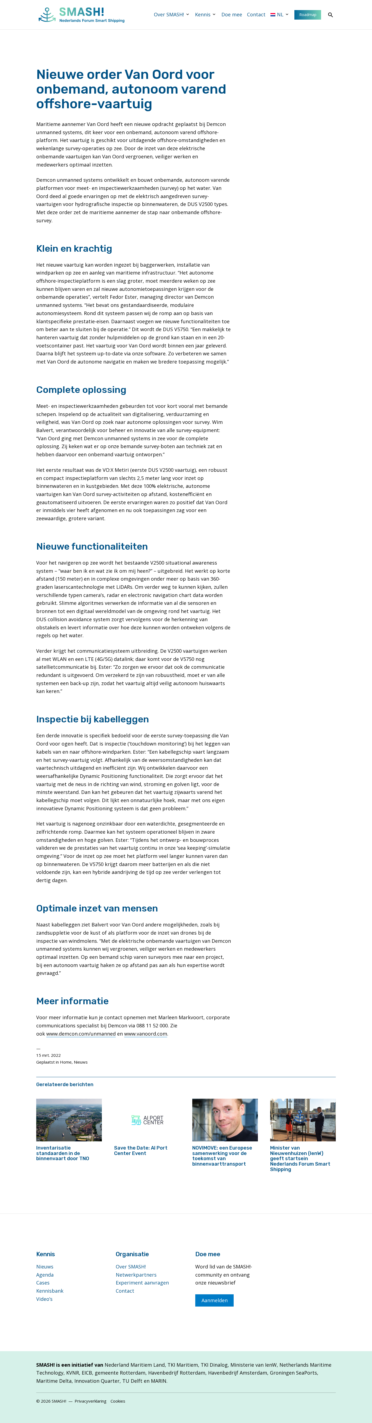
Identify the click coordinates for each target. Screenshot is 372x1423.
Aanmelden (215, 1300)
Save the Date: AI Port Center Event (140, 1150)
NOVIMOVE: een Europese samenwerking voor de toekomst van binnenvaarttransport (222, 1156)
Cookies (118, 1401)
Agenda (45, 1274)
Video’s (44, 1299)
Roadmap (307, 14)
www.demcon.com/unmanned (81, 1033)
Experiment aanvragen (142, 1282)
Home (66, 1062)
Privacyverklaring (90, 1401)
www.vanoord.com (145, 1033)
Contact (256, 14)
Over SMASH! (169, 14)
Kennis (203, 14)
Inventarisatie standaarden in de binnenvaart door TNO (62, 1153)
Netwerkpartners (136, 1274)
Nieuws (81, 1062)
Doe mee (231, 14)
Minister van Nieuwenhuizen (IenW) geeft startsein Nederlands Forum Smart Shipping (300, 1158)
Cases (43, 1282)
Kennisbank (49, 1291)
